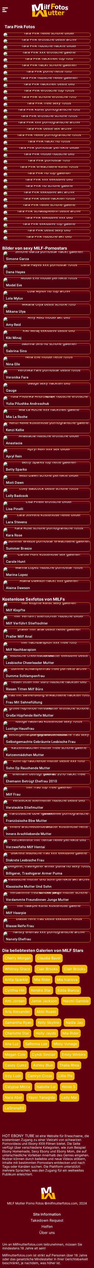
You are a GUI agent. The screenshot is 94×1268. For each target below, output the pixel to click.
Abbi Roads (46, 1011)
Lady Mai (69, 1097)
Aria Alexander (17, 1011)
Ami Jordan (15, 1001)
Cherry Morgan (18, 958)
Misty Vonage (65, 1044)
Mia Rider (42, 979)
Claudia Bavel (49, 958)
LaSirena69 (14, 1108)
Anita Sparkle (16, 979)
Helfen (47, 1226)
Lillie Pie (65, 1076)
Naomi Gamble (76, 1001)
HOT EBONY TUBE (18, 1135)
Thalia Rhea (69, 1065)
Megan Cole (15, 1054)
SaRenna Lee (36, 1044)
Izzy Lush (13, 1076)
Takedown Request (47, 1220)
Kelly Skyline (48, 1022)
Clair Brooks (47, 969)
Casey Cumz (16, 1065)
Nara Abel (13, 1097)
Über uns (47, 1232)
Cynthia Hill (15, 990)
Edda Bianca (68, 990)
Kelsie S (68, 1086)
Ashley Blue (43, 1065)
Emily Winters (74, 1054)
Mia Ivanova (67, 979)
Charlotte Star (17, 1033)
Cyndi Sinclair (44, 1054)
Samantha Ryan (18, 1022)
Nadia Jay (74, 1022)
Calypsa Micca (17, 1086)
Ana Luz (12, 1044)
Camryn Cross (39, 1076)
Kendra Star (41, 990)
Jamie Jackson (44, 1001)
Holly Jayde (46, 1033)
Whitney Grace (17, 969)
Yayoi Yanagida (41, 1097)
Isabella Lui (46, 1086)
